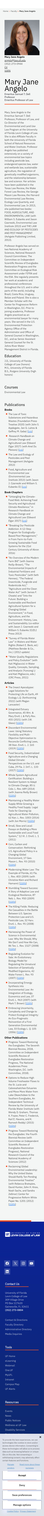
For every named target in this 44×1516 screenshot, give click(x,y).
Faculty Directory (14, 1324)
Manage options (22, 1505)
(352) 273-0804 (14, 1310)
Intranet (9, 1379)
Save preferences (22, 1495)
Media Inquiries (13, 1334)
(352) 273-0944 (13, 63)
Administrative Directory (18, 1329)
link (30, 431)
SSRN (8, 70)
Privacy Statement (28, 1511)
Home (5, 11)
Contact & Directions (16, 1320)
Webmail (10, 1365)
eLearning (10, 1360)
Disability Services (15, 1429)
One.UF (9, 1370)
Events (8, 1411)
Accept (22, 1475)
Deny (22, 1485)
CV (6, 67)
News (8, 1415)
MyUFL (8, 1374)
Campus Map (12, 1384)
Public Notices (13, 1420)
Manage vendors (10, 1466)
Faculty (14, 11)
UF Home (10, 1356)
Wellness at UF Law (15, 1425)
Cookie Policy (13, 1511)
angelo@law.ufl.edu (15, 60)
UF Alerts (10, 1388)
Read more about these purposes (30, 1466)
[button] (40, 1437)
